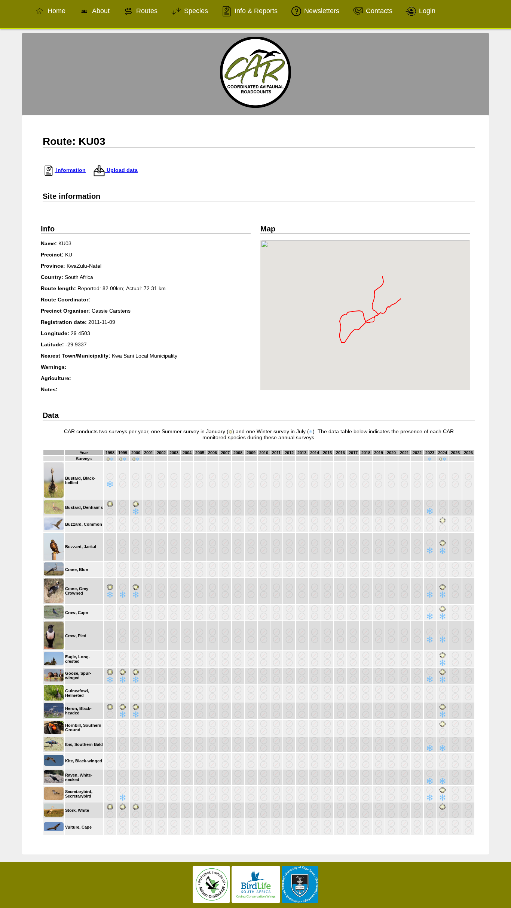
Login (426, 11)
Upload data (121, 170)
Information (70, 170)
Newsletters (320, 11)
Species (195, 11)
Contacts (378, 11)
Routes (145, 11)
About (100, 11)
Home (55, 11)
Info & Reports (255, 11)
